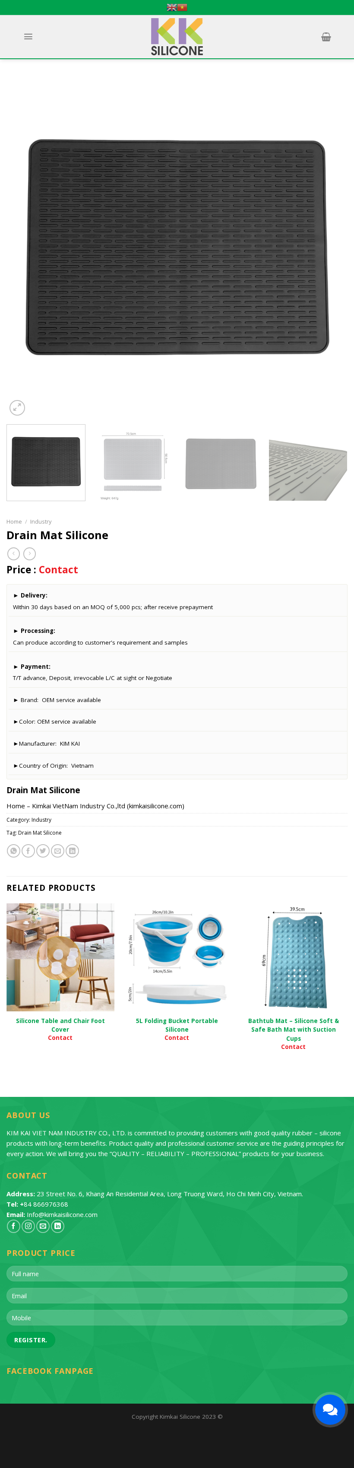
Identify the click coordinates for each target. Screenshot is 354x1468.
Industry (40, 521)
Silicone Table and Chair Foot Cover (60, 1025)
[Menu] (28, 36)
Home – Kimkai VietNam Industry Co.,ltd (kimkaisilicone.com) (95, 805)
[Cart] (326, 36)
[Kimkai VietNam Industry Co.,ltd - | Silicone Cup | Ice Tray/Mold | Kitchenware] (177, 36)
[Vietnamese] (182, 7)
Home (14, 521)
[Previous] (24, 247)
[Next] (330, 247)
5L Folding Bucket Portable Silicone (177, 1025)
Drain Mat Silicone (40, 832)
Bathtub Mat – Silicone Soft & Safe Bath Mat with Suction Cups (293, 1029)
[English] (172, 7)
